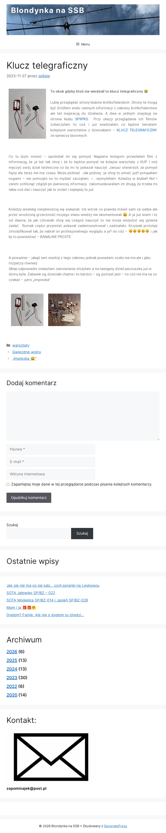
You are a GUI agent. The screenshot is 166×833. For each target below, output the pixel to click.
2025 (11, 660)
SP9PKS (81, 119)
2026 (11, 651)
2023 (11, 677)
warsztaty (20, 345)
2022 (11, 686)
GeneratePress (115, 826)
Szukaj (12, 525)
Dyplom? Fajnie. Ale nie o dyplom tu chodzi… (45, 615)
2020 (11, 695)
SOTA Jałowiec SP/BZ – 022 (30, 593)
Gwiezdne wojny (26, 352)
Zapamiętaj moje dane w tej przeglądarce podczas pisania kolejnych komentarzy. (81, 484)
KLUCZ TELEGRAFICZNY (137, 130)
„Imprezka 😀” (24, 358)
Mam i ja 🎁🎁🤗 (21, 607)
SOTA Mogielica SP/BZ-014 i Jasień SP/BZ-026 (47, 600)
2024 (11, 669)
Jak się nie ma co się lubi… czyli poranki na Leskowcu (52, 585)
